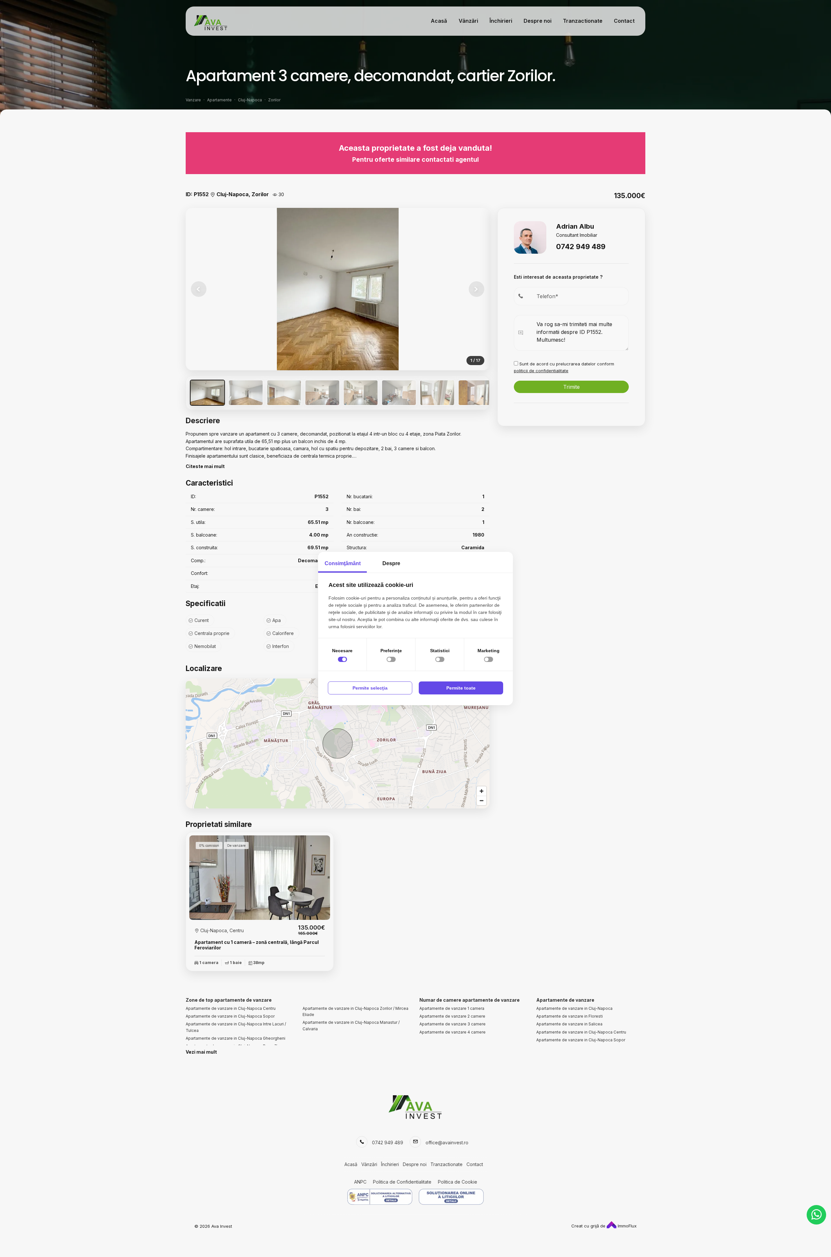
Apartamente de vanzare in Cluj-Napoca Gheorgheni (235, 1038)
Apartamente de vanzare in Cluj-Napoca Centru (231, 1008)
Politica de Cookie (457, 1182)
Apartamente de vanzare (565, 1000)
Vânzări (468, 21)
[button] (476, 289)
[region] (338, 743)
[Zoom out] (481, 800)
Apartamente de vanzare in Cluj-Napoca (574, 1008)
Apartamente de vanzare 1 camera (451, 1008)
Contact (624, 21)
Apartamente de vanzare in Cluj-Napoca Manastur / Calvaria (351, 1025)
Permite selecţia (370, 688)
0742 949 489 (580, 246)
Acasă (439, 21)
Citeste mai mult (205, 466)
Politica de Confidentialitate (402, 1182)
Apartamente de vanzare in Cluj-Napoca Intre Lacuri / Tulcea (236, 1027)
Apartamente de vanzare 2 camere (452, 1016)
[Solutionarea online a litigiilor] (451, 1197)
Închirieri (501, 21)
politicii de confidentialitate (541, 370)
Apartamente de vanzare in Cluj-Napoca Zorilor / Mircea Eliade (355, 1011)
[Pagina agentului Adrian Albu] (530, 236)
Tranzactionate (582, 21)
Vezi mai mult (201, 1052)
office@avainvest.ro (447, 1142)
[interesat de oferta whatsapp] (816, 1215)
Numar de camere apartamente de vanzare (469, 1000)
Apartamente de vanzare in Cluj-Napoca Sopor (230, 1016)
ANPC (360, 1182)
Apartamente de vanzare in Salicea (569, 1024)
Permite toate (461, 688)
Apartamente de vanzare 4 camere (452, 1032)
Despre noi (538, 21)
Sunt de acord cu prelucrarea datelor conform (564, 367)
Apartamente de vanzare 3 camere (452, 1024)
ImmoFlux (626, 1225)
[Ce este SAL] (379, 1197)
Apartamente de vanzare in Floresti (569, 1016)
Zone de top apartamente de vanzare (229, 1000)
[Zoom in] (481, 791)
